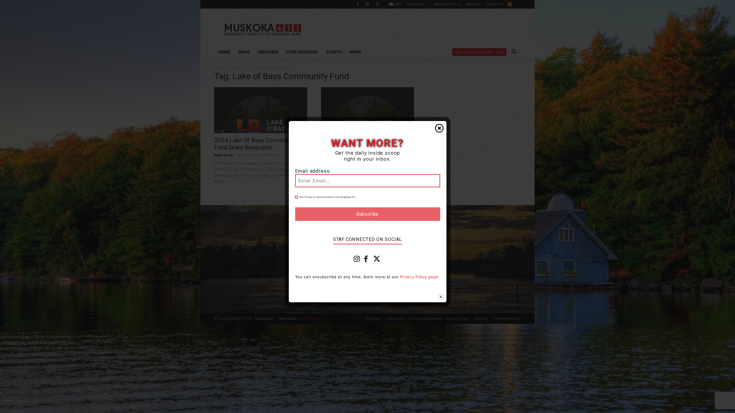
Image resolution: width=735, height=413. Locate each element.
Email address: (313, 171)
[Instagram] (357, 260)
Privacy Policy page (419, 276)
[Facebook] (366, 260)
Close (439, 128)
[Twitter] (377, 260)
